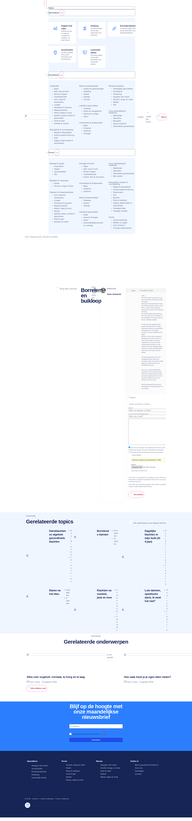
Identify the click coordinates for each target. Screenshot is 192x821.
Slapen (116, 102)
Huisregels (139, 771)
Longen (57, 105)
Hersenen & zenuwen (63, 107)
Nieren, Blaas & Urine (63, 113)
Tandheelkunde (60, 97)
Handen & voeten (61, 123)
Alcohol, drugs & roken (63, 186)
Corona (87, 99)
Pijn (114, 105)
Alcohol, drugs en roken (123, 99)
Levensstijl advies (39, 777)
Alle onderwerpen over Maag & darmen (149, 523)
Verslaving (117, 94)
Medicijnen (117, 115)
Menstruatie (118, 192)
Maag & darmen (60, 110)
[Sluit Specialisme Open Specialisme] (62, 12)
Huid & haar (59, 219)
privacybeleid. (159, 452)
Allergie (87, 97)
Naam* (131, 408)
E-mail (138, 414)
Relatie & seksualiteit (121, 187)
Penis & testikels (120, 200)
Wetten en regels (120, 222)
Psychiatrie (117, 91)
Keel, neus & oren (91, 169)
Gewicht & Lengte (91, 114)
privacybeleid (94, 734)
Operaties (117, 118)
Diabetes (87, 91)
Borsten (116, 197)
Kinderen (87, 128)
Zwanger (87, 133)
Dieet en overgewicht (93, 111)
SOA (56, 138)
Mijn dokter (118, 176)
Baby (86, 125)
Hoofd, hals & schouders (94, 177)
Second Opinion (119, 123)
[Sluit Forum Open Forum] (57, 152)
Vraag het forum (148, 119)
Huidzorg (35, 774)
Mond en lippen (60, 94)
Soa (114, 195)
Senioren (87, 131)
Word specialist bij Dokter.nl (146, 765)
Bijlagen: (133, 464)
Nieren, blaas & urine (62, 208)
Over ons (138, 768)
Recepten (117, 121)
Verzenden (138, 494)
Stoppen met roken (121, 97)
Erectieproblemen (39, 771)
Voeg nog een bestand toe (139, 470)
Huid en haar (59, 121)
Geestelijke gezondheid (123, 89)
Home (27, 237)
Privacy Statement (62, 799)
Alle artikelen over (38, 688)
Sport (86, 116)
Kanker (86, 94)
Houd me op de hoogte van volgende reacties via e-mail (147, 447)
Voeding (87, 108)
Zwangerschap (119, 208)
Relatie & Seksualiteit (63, 132)
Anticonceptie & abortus (64, 135)
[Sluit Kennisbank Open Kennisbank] (61, 75)
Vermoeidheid (60, 171)
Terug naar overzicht (68, 289)
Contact (138, 774)
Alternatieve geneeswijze (123, 126)
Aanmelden (96, 740)
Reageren (133, 397)
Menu (163, 117)
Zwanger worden (120, 211)
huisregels (147, 452)
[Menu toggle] (45, 3)
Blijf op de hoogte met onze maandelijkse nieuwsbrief (146, 450)
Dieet (86, 215)
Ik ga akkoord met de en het (146, 452)
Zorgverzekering (120, 220)
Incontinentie (37, 768)
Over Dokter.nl (119, 225)
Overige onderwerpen (122, 228)
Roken (56, 183)
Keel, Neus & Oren (61, 91)
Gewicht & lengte (91, 217)
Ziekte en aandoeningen (94, 89)
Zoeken (140, 117)
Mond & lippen (90, 171)
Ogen (56, 89)
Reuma (57, 211)
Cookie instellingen (47, 799)
